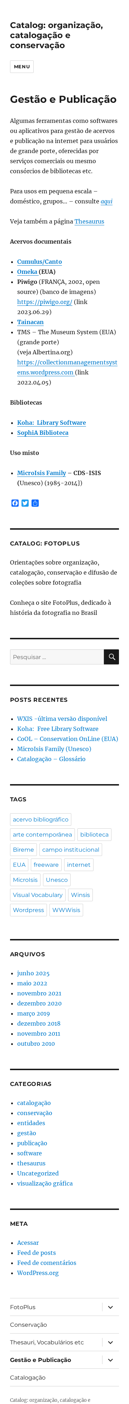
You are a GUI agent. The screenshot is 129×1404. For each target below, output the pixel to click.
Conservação (28, 1324)
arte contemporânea (42, 834)
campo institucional (70, 849)
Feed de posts (36, 1252)
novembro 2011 (38, 1033)
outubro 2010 (36, 1043)
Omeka (28, 271)
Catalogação (28, 1377)
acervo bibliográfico (40, 819)
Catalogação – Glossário (51, 759)
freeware (46, 864)
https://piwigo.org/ (44, 301)
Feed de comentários (46, 1262)
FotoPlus (22, 1307)
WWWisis (66, 910)
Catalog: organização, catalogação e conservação (56, 35)
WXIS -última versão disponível (62, 718)
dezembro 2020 (39, 1003)
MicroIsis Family (41, 473)
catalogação (34, 1102)
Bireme (23, 849)
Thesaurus (89, 221)
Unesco (57, 879)
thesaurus (31, 1163)
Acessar (28, 1242)
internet (79, 864)
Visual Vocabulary (38, 895)
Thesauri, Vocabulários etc (47, 1342)
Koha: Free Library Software (58, 728)
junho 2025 (33, 973)
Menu (22, 66)
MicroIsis (25, 879)
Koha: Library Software (51, 422)
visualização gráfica (45, 1183)
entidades (31, 1123)
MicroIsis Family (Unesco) (54, 748)
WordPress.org (38, 1272)
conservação (34, 1113)
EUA (19, 864)
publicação (32, 1143)
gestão (26, 1133)
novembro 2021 (39, 993)
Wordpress (28, 910)
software (29, 1153)
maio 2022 (32, 983)
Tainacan (30, 322)
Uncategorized (38, 1173)
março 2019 (33, 1013)
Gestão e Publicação (40, 1360)
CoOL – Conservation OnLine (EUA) (67, 738)
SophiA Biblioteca (42, 432)
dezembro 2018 (39, 1023)
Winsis (80, 895)
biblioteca (94, 834)
